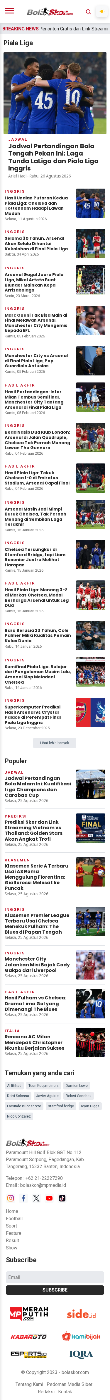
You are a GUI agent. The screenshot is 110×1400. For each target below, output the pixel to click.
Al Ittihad (14, 1086)
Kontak (65, 1391)
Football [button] (14, 1218)
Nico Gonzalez (19, 1116)
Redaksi (46, 1391)
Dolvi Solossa (18, 1096)
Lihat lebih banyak (54, 743)
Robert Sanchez (79, 1096)
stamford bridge (61, 1106)
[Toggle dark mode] (102, 11)
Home (12, 1211)
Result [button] (12, 1240)
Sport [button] (11, 1226)
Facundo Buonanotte (24, 1106)
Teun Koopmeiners (43, 1086)
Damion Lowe (77, 1086)
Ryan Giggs (90, 1106)
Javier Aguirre (47, 1096)
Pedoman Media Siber (69, 1384)
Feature (13, 1233)
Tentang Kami (29, 1384)
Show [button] (11, 1248)
